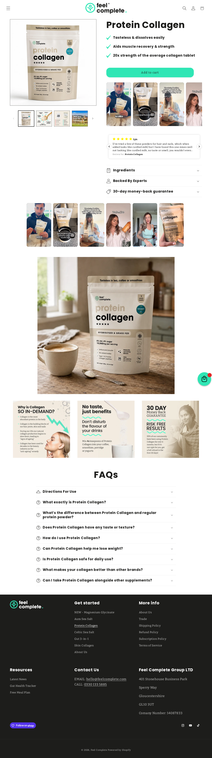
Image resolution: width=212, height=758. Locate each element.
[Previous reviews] (109, 146)
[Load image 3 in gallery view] (62, 118)
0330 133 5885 (95, 684)
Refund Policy (148, 632)
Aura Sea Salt (83, 619)
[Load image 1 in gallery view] (26, 118)
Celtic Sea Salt (84, 632)
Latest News (18, 679)
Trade (143, 619)
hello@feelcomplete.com (106, 679)
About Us (80, 652)
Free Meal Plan (20, 692)
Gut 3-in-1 (81, 638)
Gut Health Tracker (23, 685)
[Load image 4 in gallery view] (80, 118)
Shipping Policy (150, 625)
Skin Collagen (84, 645)
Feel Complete (99, 750)
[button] (8, 8)
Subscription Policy (152, 638)
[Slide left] (13, 118)
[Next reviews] (199, 146)
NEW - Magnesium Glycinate (94, 612)
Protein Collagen (86, 625)
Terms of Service (150, 645)
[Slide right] (92, 118)
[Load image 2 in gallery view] (44, 118)
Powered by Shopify (119, 750)
